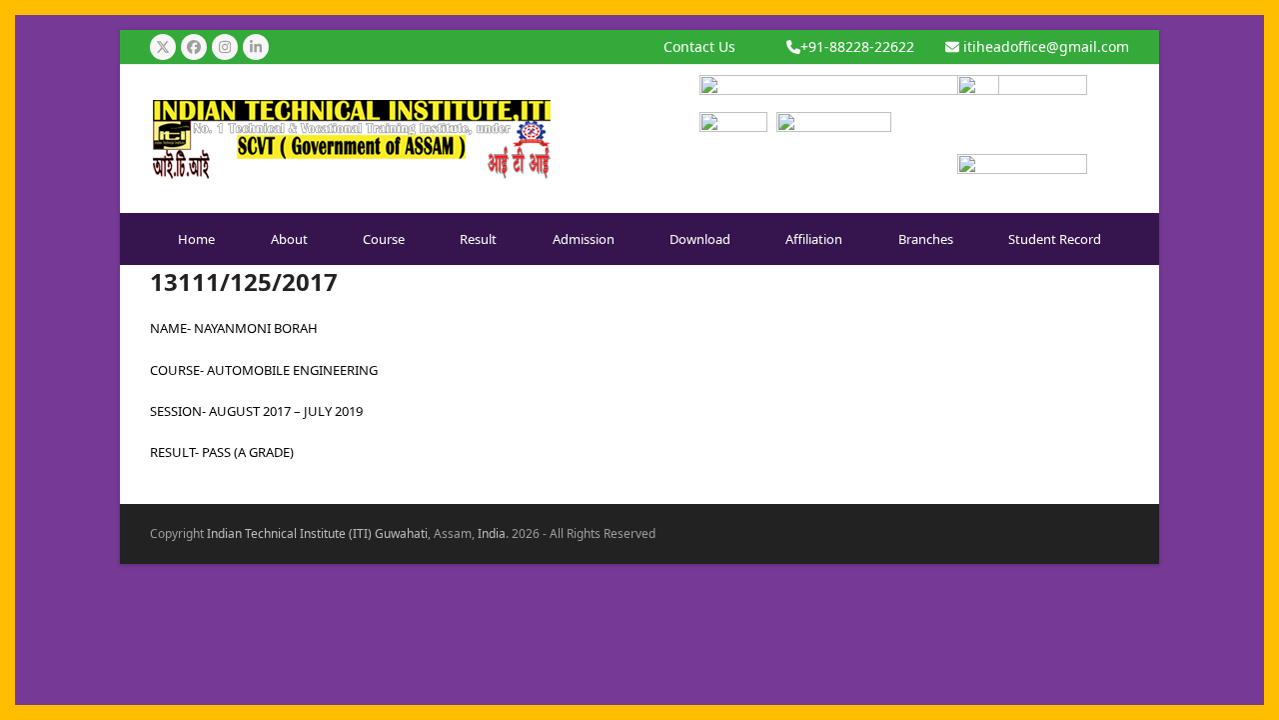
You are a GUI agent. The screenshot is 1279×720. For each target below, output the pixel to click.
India (492, 533)
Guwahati (401, 533)
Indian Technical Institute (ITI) (289, 533)
